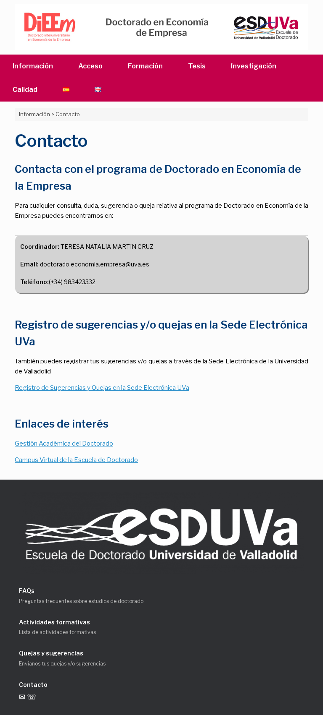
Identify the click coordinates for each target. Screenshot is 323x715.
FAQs (26, 590)
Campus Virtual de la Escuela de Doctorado (76, 460)
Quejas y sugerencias (51, 653)
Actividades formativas (54, 622)
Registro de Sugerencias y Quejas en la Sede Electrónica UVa (102, 387)
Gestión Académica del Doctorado (64, 443)
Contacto (33, 684)
